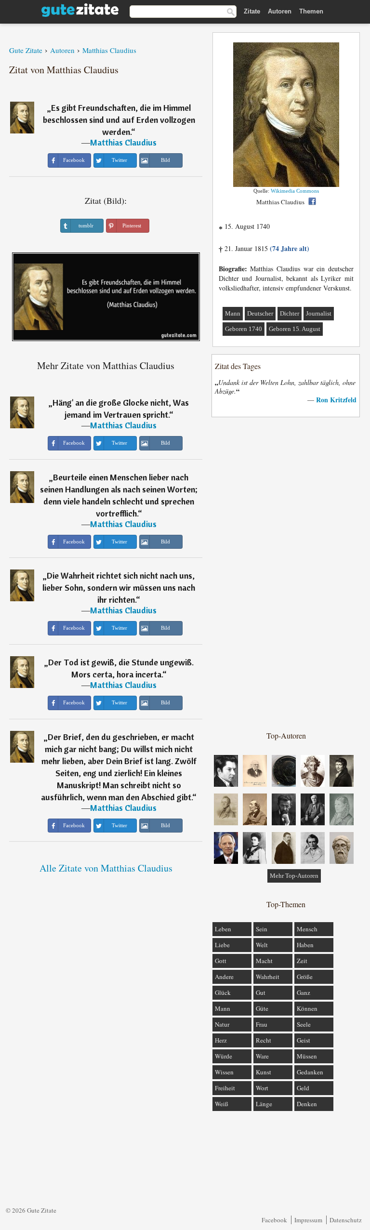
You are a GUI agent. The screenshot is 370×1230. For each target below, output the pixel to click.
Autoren (279, 11)
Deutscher (260, 313)
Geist (303, 1040)
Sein (261, 929)
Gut (260, 992)
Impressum (308, 1220)
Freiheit (225, 1088)
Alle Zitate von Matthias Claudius (106, 867)
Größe (305, 976)
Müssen (307, 1056)
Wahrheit (267, 976)
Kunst (263, 1072)
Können (307, 1008)
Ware (262, 1056)
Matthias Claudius (123, 142)
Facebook (274, 1220)
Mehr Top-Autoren (294, 875)
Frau (261, 1024)
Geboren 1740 (243, 328)
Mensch (307, 929)
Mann (232, 313)
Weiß (221, 1103)
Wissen (224, 1072)
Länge (264, 1103)
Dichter (289, 313)
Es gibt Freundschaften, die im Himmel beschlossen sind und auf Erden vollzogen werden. (119, 119)
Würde (223, 1056)
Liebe (222, 944)
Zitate (252, 11)
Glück (223, 992)
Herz (221, 1040)
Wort (262, 1088)
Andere (224, 976)
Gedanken (310, 1072)
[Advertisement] (286, 573)
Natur (222, 1024)
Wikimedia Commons (295, 191)
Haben (305, 944)
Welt (262, 944)
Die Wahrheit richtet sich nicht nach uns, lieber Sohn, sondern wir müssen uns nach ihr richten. (118, 587)
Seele (304, 1024)
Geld (303, 1088)
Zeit (302, 960)
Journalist (318, 313)
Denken (307, 1103)
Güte (262, 1008)
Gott (220, 960)
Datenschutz (346, 1220)
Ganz (303, 992)
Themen (311, 11)
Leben (223, 929)
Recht (263, 1040)
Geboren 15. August (294, 328)
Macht (264, 960)
